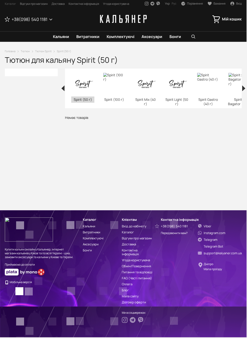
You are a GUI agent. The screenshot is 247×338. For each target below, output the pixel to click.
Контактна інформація (84, 4)
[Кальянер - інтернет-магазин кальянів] (29, 229)
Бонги (175, 36)
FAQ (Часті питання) (137, 278)
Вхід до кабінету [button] (134, 226)
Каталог (10, 4)
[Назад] (63, 88)
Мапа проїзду (213, 269)
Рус (174, 3)
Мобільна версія (20, 282)
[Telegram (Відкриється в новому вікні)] (152, 4)
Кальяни (61, 36)
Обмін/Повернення (136, 266)
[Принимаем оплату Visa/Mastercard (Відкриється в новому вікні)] (21, 272)
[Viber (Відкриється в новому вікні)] (158, 4)
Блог (125, 290)
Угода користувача (116, 4)
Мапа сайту (130, 296)
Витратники (87, 36)
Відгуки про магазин (34, 4)
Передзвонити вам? (174, 233)
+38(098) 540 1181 (29, 19)
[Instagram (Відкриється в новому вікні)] (147, 4)
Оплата (127, 284)
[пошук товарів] (193, 36)
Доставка (58, 4)
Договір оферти (134, 302)
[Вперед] (243, 88)
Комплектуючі (120, 36)
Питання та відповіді (137, 272)
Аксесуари (152, 36)
